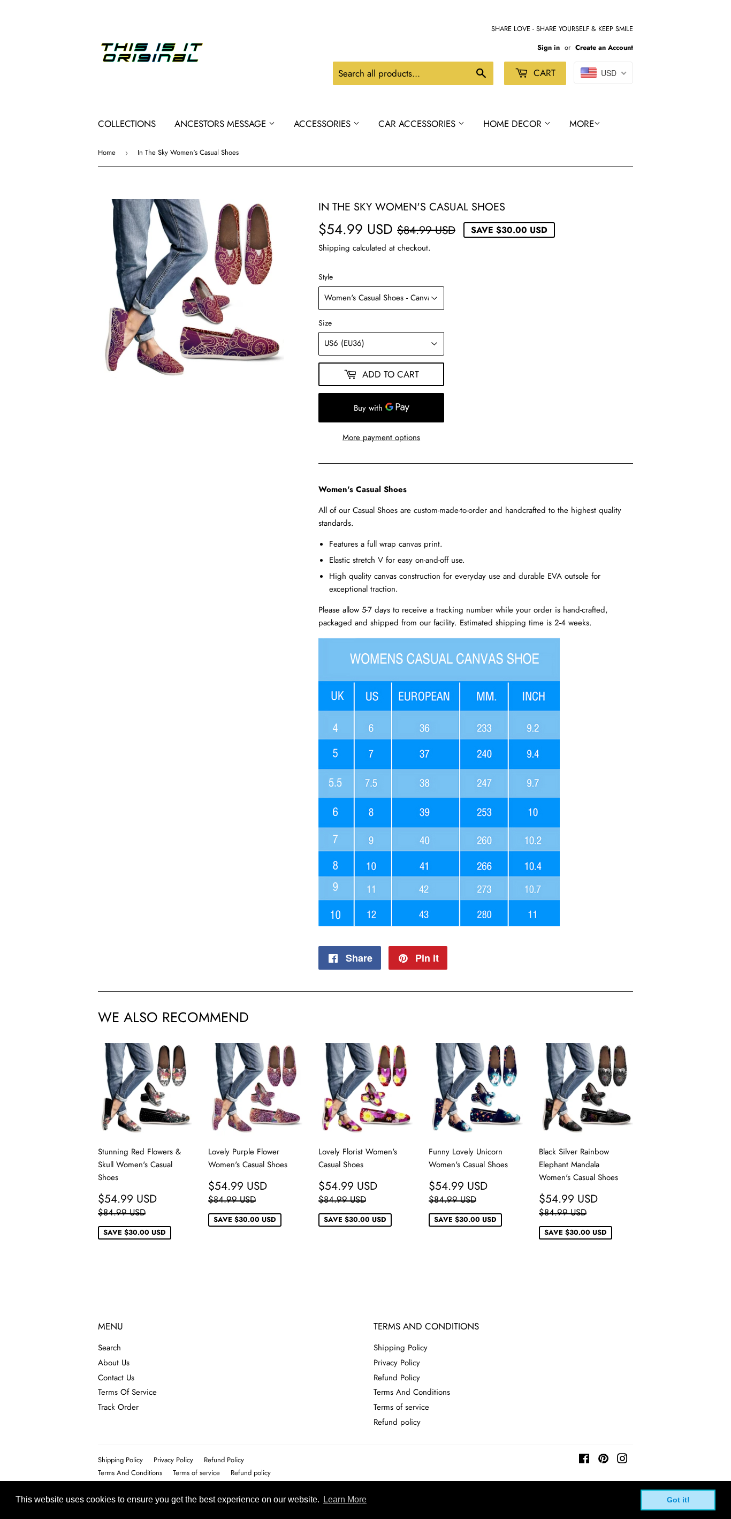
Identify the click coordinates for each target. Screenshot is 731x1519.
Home (107, 152)
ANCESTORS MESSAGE (221, 123)
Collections (127, 123)
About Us (114, 1363)
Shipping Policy (401, 1348)
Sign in (548, 47)
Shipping (334, 248)
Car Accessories (418, 123)
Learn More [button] (345, 1499)
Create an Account (604, 47)
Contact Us (116, 1378)
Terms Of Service (127, 1392)
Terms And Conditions (412, 1392)
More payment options (381, 437)
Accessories (323, 123)
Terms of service (401, 1407)
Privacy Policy (397, 1363)
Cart (543, 72)
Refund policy (397, 1422)
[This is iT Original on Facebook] (584, 1460)
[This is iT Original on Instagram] (622, 1460)
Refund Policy (397, 1378)
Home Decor (513, 123)
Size (325, 323)
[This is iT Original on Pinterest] (603, 1460)
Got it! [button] (678, 1499)
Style (325, 276)
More (581, 123)
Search (109, 1348)
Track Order (118, 1407)
